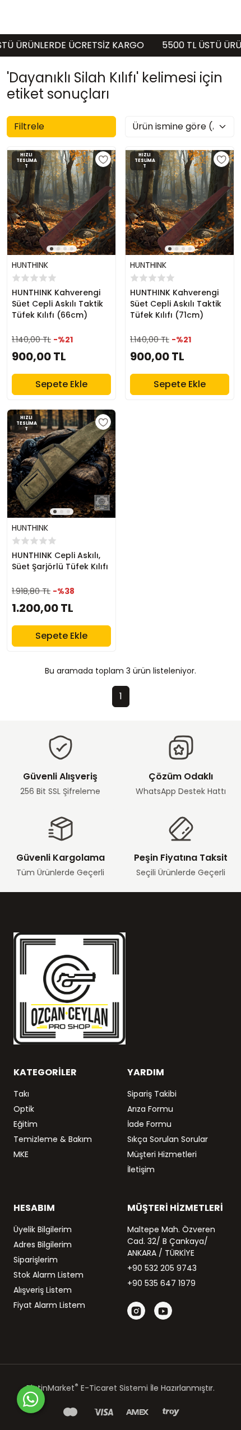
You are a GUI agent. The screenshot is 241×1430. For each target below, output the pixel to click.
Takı (21, 1093)
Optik (23, 1109)
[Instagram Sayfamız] (136, 1311)
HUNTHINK (30, 265)
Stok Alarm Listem (48, 1274)
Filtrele (29, 126)
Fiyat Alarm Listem (49, 1305)
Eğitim (25, 1124)
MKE (21, 1154)
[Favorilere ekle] (103, 159)
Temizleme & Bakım (52, 1139)
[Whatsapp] (31, 1399)
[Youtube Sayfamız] (163, 1311)
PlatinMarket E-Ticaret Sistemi (87, 1388)
